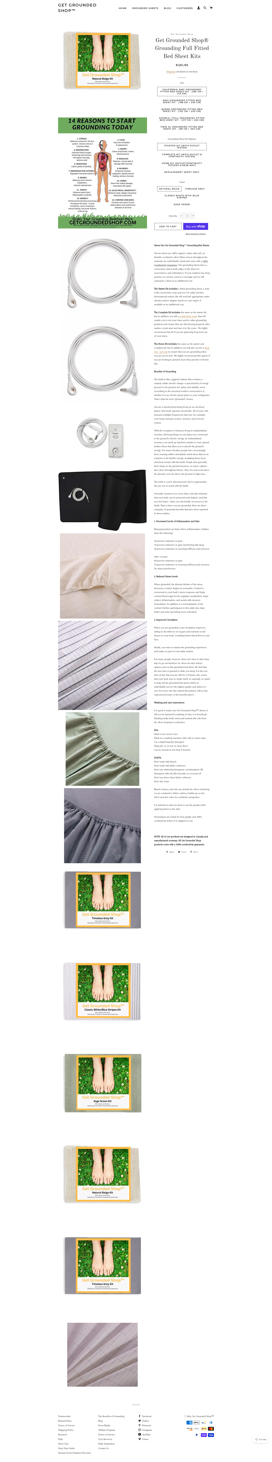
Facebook (146, 1416)
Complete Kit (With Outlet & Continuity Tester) (182, 155)
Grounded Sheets (145, 8)
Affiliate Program (106, 1430)
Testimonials (64, 1416)
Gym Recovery (105, 1439)
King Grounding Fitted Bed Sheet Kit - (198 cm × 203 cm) (182, 101)
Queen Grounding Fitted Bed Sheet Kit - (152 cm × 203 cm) (182, 110)
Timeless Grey (195, 188)
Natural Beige (169, 188)
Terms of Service (66, 1425)
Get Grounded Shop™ (77, 8)
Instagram (147, 1430)
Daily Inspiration (106, 1443)
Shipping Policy (66, 1430)
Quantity (173, 215)
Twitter (145, 1420)
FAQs (60, 1439)
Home (123, 8)
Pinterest (146, 1425)
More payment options (196, 234)
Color (182, 182)
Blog (167, 8)
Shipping (170, 71)
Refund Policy (65, 1420)
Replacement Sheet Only (182, 172)
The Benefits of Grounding (111, 1416)
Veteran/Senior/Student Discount (74, 1452)
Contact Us (103, 1448)
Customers (185, 8)
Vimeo (145, 1439)
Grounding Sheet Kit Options (182, 138)
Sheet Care (63, 1443)
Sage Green (182, 204)
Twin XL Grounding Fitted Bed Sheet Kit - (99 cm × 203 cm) (181, 127)
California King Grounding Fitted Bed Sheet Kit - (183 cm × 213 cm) (182, 91)
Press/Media (104, 1425)
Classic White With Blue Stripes (182, 196)
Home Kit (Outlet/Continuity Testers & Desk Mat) (182, 164)
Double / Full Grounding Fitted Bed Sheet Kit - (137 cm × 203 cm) (182, 119)
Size (182, 82)
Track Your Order (66, 1448)
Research (62, 1434)
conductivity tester (188, 316)
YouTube (146, 1434)
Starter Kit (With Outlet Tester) (182, 146)
